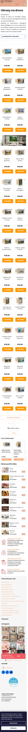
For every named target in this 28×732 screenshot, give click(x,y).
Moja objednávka (7, 615)
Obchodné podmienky (8, 599)
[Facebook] (3, 672)
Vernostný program (8, 608)
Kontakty (4, 603)
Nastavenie (13, 723)
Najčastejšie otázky (7, 589)
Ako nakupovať (6, 587)
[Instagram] (7, 672)
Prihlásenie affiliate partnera (10, 613)
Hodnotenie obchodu (8, 594)
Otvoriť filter (7, 42)
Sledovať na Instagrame (14, 660)
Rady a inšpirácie (7, 585)
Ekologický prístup (7, 592)
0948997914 (9, 668)
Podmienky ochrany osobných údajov (13, 601)
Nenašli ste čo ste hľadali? (10, 606)
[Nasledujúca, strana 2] (13, 423)
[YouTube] (11, 672)
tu (11, 719)
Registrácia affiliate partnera (10, 610)
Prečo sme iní (6, 582)
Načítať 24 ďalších (13, 418)
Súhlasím (13, 728)
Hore (14, 433)
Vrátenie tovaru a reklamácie (11, 596)
